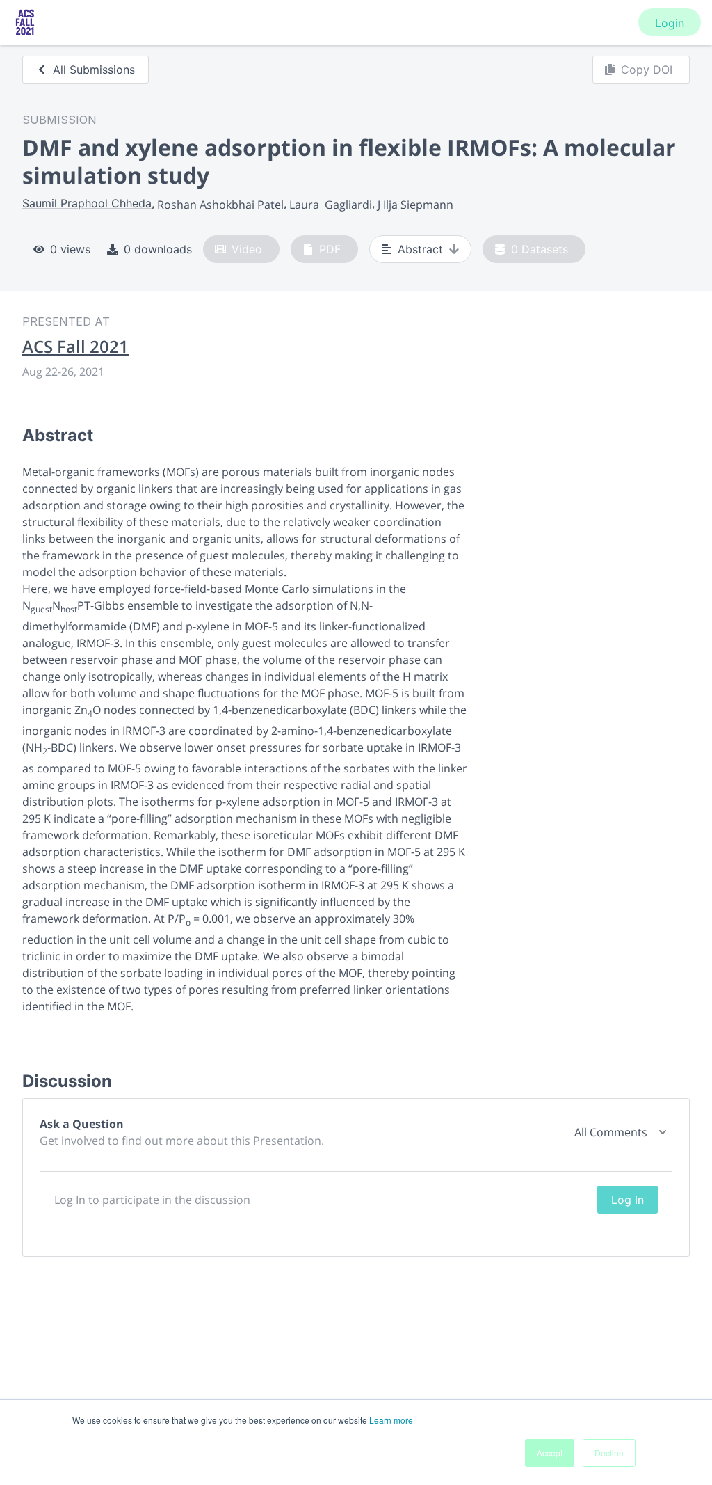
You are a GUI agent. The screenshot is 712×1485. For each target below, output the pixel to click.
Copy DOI (646, 70)
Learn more (391, 1420)
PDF (330, 249)
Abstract (420, 249)
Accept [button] (550, 1453)
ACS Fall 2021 (75, 346)
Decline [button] (609, 1453)
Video (247, 249)
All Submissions (94, 70)
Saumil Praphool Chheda (87, 203)
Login (669, 23)
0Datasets (539, 249)
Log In (627, 1200)
